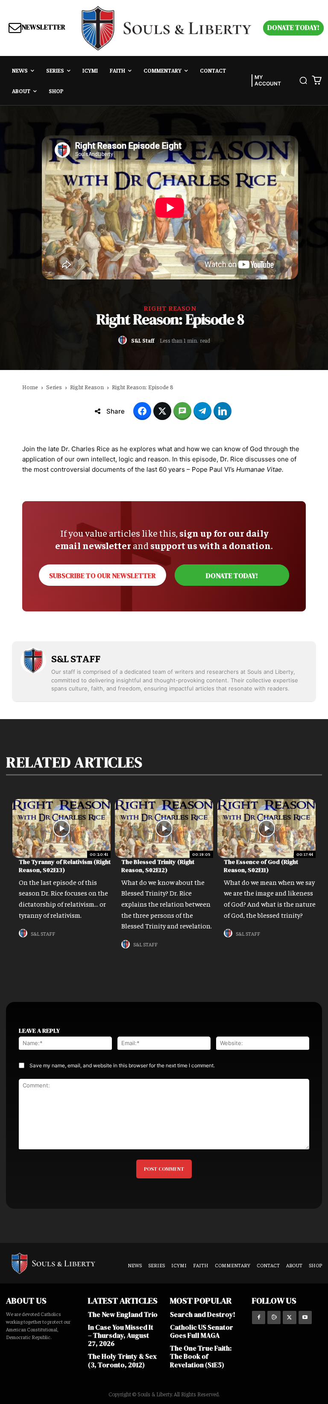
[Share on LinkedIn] (222, 411)
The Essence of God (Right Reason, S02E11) (261, 866)
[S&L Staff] (123, 340)
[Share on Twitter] (162, 411)
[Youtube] (305, 1317)
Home (30, 387)
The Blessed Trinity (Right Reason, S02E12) (157, 866)
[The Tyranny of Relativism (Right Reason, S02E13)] (61, 828)
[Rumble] (274, 1317)
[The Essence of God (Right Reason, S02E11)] (266, 828)
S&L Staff (142, 340)
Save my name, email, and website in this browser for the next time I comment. (122, 1065)
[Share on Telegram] (202, 411)
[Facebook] (258, 1317)
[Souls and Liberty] (166, 28)
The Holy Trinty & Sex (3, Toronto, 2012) (122, 1360)
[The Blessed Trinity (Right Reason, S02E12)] (164, 828)
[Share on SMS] (182, 411)
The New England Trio (123, 1314)
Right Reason (170, 307)
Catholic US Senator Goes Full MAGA (201, 1331)
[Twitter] (289, 1317)
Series (54, 387)
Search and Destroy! (202, 1314)
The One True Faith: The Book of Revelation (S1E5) (200, 1356)
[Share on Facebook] (142, 411)
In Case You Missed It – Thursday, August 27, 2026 (120, 1335)
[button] (303, 80)
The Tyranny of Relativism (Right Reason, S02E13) (65, 866)
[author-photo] (24, 933)
